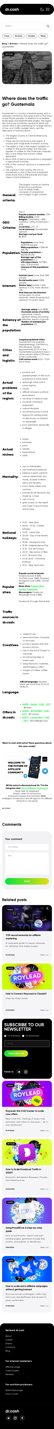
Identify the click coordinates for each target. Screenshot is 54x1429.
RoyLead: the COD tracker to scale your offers (25, 1113)
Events (9, 1344)
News (43, 36)
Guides (31, 36)
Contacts (10, 1347)
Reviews (10, 1374)
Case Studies (12, 1371)
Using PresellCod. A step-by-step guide (24, 1229)
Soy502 (22, 589)
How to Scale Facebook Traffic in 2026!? (23, 1171)
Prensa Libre (37, 586)
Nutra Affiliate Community (35, 788)
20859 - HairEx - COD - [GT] (36, 704)
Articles (18, 36)
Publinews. (32, 589)
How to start (12, 1394)
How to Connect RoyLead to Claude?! (26, 994)
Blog (4, 44)
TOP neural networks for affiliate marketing (23, 937)
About (9, 1336)
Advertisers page (14, 1390)
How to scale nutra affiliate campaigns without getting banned (26, 1288)
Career (9, 1340)
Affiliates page (13, 1367)
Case (6, 36)
